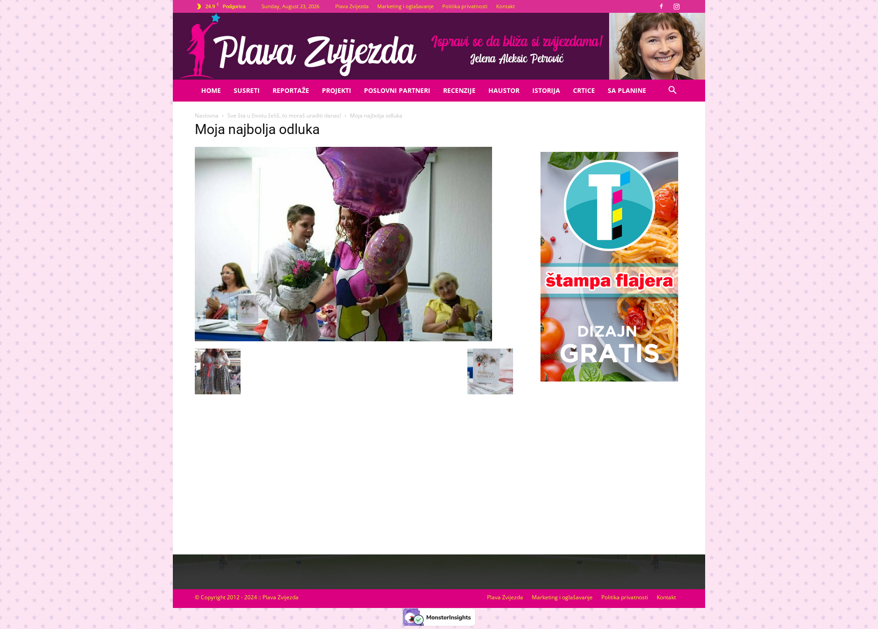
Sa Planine (627, 90)
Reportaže (291, 90)
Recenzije (459, 90)
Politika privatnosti (464, 6)
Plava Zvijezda (352, 6)
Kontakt (505, 6)
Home (211, 90)
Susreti (247, 90)
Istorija (546, 90)
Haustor (503, 90)
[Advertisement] (609, 459)
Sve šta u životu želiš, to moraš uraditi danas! (284, 115)
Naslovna (207, 115)
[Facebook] (661, 6)
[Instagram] (676, 6)
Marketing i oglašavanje (405, 6)
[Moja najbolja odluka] (343, 339)
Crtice (584, 90)
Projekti (336, 90)
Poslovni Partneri (397, 90)
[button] (672, 91)
